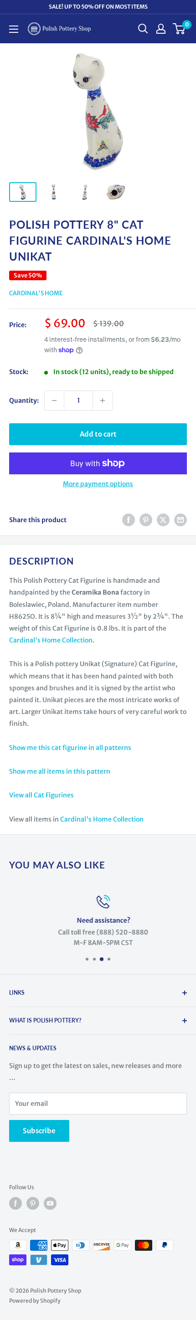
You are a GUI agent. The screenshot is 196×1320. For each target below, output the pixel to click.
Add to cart (98, 434)
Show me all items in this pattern (59, 771)
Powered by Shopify (35, 1300)
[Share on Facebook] (128, 520)
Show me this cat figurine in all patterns (70, 748)
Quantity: (24, 400)
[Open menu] (13, 29)
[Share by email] (180, 520)
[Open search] (143, 29)
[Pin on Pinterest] (145, 520)
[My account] (160, 29)
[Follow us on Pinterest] (32, 1203)
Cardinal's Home (36, 293)
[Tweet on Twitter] (163, 520)
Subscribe (39, 1130)
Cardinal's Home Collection (51, 640)
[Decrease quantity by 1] (54, 400)
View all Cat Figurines (41, 795)
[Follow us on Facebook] (15, 1203)
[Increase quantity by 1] (102, 400)
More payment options (98, 484)
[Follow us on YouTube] (50, 1203)
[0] (179, 28)
